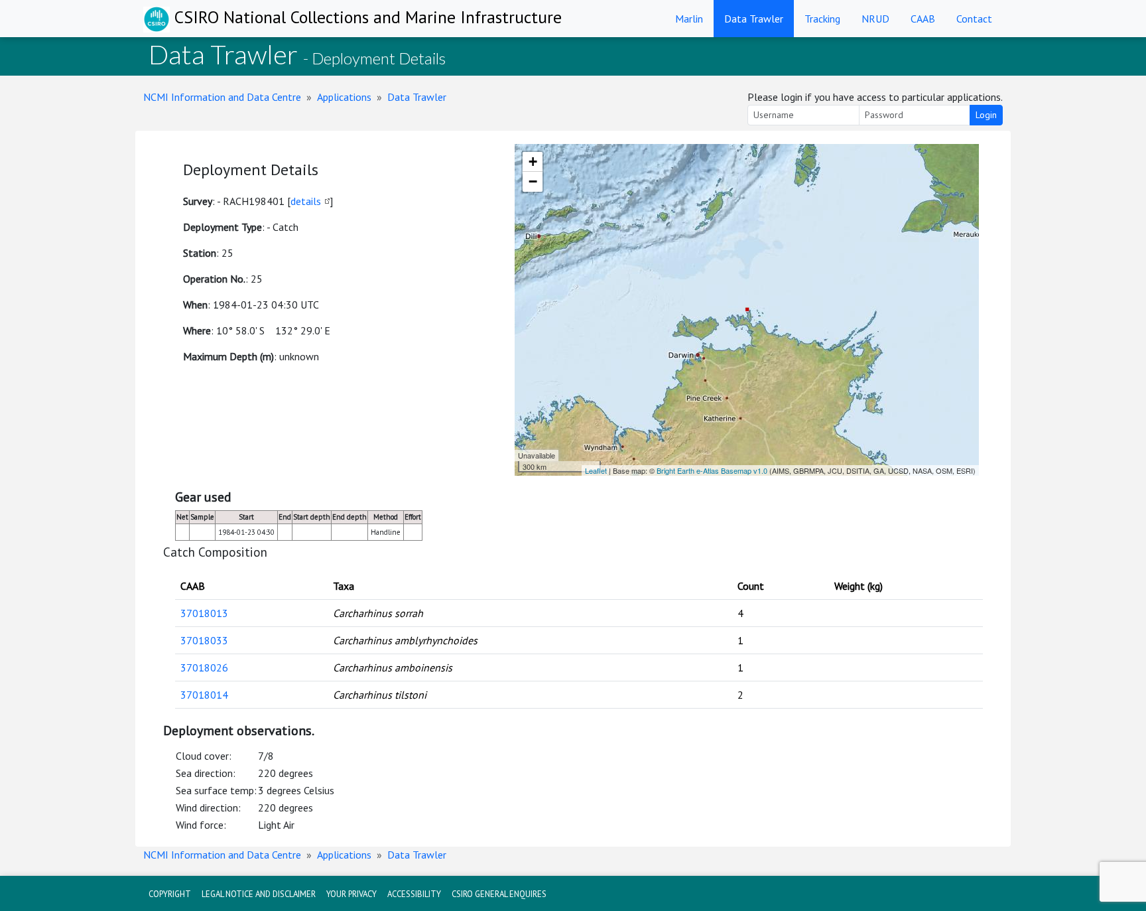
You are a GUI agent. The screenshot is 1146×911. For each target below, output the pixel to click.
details (305, 201)
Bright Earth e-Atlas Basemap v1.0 (712, 470)
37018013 (204, 613)
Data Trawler (753, 18)
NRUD (875, 18)
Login (986, 115)
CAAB (923, 18)
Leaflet (596, 470)
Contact (974, 18)
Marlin (689, 18)
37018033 (204, 640)
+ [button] (533, 161)
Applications (344, 97)
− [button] (533, 181)
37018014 (204, 694)
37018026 (204, 667)
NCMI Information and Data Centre (222, 97)
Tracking (822, 18)
